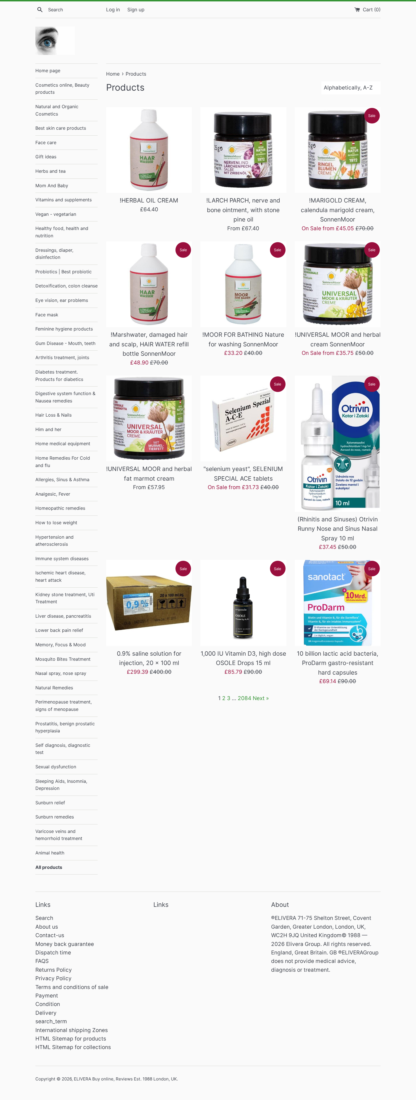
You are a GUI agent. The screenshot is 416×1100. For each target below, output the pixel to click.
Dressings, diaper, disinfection (54, 253)
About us (46, 927)
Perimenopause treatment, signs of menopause (63, 705)
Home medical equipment (62, 443)
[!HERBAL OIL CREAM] (149, 150)
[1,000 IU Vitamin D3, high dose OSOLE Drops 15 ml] (243, 603)
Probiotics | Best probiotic (63, 271)
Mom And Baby (51, 185)
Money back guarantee (64, 944)
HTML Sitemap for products (70, 1038)
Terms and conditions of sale (71, 987)
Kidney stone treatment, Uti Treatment (65, 598)
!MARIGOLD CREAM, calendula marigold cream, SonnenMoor (338, 210)
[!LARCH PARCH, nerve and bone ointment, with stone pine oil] (243, 150)
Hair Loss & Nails (53, 415)
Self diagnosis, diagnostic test (62, 748)
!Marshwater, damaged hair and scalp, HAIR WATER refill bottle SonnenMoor (149, 344)
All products (48, 867)
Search (44, 918)
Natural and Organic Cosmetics (56, 110)
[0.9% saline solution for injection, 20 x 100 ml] (149, 603)
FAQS (42, 961)
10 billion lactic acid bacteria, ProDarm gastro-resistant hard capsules (337, 663)
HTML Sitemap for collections (73, 1047)
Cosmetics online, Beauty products (62, 88)
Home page (47, 70)
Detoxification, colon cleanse (66, 286)
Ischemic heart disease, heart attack (60, 576)
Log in (113, 9)
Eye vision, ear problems (61, 300)
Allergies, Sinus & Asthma (62, 479)
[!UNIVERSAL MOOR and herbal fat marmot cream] (149, 418)
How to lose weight (56, 522)
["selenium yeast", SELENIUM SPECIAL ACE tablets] (243, 418)
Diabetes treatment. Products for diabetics (59, 375)
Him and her (48, 429)
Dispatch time (53, 952)
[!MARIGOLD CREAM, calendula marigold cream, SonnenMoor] (338, 150)
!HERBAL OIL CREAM (149, 200)
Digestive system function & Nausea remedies (65, 397)
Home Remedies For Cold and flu (62, 461)
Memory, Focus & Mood (60, 644)
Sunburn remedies (54, 817)
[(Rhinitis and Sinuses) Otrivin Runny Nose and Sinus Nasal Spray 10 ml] (338, 444)
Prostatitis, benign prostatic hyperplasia (65, 727)
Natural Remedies (54, 687)
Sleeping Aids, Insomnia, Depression (61, 784)
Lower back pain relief (59, 630)
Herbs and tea (50, 171)
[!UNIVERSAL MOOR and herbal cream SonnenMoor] (338, 284)
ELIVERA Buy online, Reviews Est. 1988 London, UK (125, 1079)
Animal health (49, 853)
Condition (47, 1004)
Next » (261, 698)
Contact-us (49, 935)
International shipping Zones (71, 1030)
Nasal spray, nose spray (60, 673)
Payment (46, 995)
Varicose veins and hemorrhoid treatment (58, 834)
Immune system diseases (62, 558)
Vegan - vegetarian (55, 214)
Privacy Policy (53, 978)
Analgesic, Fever (52, 494)
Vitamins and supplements (63, 199)
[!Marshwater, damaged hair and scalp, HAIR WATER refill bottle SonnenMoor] (149, 284)
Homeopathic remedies (60, 508)
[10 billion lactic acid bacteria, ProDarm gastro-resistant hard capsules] (338, 603)
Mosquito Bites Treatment (63, 659)
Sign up (135, 9)
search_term (51, 1021)
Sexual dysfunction (55, 766)
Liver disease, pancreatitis (63, 616)
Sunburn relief (50, 802)
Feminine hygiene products (64, 329)
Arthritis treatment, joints (62, 357)
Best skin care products (60, 128)
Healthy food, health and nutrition (61, 231)
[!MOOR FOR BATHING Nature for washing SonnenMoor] (243, 284)
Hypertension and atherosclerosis (54, 540)
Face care (45, 142)
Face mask (46, 314)
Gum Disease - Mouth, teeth (65, 343)
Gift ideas (45, 156)
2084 (244, 698)
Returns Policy (53, 970)
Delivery (46, 1013)
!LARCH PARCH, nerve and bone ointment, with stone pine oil (243, 210)
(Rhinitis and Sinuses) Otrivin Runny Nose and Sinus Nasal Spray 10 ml (337, 529)
